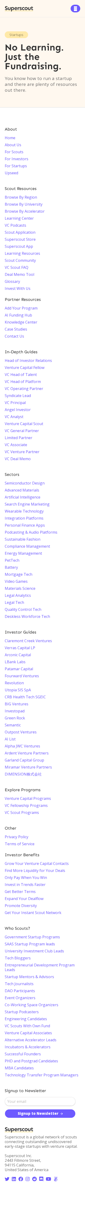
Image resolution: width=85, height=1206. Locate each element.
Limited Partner (18, 437)
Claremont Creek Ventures (28, 640)
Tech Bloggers (18, 958)
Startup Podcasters (22, 1011)
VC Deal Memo (18, 458)
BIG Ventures (16, 704)
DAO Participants (20, 990)
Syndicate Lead (18, 395)
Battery (11, 567)
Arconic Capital (18, 654)
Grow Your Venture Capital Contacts (37, 863)
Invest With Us (17, 288)
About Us (13, 144)
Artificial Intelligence (22, 497)
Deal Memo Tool (19, 274)
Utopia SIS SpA (18, 690)
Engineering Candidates (26, 1019)
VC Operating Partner (24, 388)
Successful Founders (23, 1054)
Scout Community (20, 260)
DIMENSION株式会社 (23, 774)
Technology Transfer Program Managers (41, 1075)
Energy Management (23, 553)
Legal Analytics (18, 595)
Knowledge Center (21, 322)
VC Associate (16, 444)
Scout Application (20, 232)
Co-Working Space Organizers (31, 1004)
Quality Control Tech (23, 609)
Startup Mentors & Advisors (29, 976)
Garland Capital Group (24, 760)
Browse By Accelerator (25, 211)
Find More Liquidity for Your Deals (35, 870)
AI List (10, 739)
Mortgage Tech (18, 574)
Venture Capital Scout (24, 423)
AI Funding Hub (18, 315)
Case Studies (16, 329)
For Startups (16, 166)
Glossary (12, 281)
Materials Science (20, 588)
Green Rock (15, 718)
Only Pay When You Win (26, 877)
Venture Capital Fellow (24, 367)
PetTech (12, 560)
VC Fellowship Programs (26, 805)
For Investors (16, 159)
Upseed (11, 173)
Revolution (14, 683)
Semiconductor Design (25, 483)
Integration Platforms (24, 518)
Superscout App (19, 246)
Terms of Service (19, 844)
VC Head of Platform (23, 381)
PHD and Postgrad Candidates (31, 1061)
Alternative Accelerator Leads (30, 1040)
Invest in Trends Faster (25, 884)
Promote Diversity (21, 905)
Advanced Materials (22, 490)
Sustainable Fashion (22, 539)
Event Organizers (20, 997)
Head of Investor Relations (28, 360)
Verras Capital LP (20, 647)
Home (10, 137)
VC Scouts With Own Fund (27, 1026)
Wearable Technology (24, 511)
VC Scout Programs (22, 812)
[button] (75, 8)
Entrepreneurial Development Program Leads (40, 967)
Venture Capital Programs (28, 798)
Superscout (19, 8)
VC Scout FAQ (16, 267)
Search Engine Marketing (27, 504)
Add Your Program (21, 308)
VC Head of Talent (21, 374)
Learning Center (19, 218)
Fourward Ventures (22, 676)
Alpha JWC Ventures (22, 746)
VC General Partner (22, 430)
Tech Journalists (19, 983)
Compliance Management (27, 546)
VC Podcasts (15, 225)
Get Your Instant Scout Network (33, 912)
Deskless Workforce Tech (27, 616)
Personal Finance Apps (25, 525)
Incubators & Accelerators (28, 1047)
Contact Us (14, 336)
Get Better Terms (20, 891)
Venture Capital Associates (28, 1033)
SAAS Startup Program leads (30, 944)
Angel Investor (18, 409)
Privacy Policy (16, 836)
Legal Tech (14, 602)
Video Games (16, 581)
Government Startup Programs (32, 937)
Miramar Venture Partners (28, 767)
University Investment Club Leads (34, 951)
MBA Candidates (19, 1068)
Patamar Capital (19, 669)
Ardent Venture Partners (27, 753)
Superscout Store (20, 239)
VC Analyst (14, 416)
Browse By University (23, 204)
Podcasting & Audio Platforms (31, 532)
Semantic (13, 725)
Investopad (15, 711)
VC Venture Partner (22, 451)
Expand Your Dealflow (24, 898)
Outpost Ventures (21, 732)
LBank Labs (15, 661)
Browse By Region (21, 197)
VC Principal (15, 402)
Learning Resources (22, 253)
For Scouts (14, 151)
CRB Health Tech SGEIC (25, 697)
